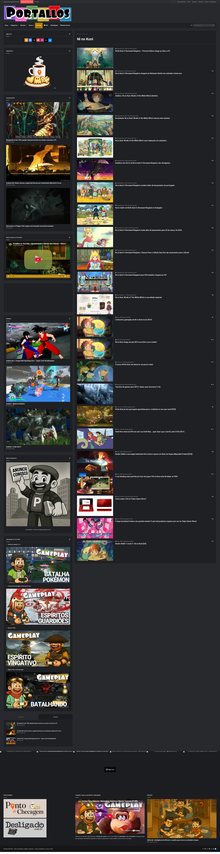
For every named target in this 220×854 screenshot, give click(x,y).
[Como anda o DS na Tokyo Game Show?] (95, 506)
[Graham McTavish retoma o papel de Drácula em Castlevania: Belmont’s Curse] (38, 163)
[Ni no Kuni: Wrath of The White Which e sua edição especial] (95, 304)
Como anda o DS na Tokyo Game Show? (130, 499)
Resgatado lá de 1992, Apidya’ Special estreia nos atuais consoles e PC (31, 140)
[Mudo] (65, 276)
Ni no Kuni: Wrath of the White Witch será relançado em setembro (141, 141)
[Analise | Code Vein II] (38, 427)
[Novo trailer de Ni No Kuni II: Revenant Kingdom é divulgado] (95, 215)
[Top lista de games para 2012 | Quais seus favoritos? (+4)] (95, 394)
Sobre (189, 1)
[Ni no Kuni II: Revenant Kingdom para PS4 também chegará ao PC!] (95, 282)
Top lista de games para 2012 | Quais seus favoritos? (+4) (137, 387)
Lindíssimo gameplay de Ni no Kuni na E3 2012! (133, 320)
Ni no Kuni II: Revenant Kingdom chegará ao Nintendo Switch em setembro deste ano (148, 73)
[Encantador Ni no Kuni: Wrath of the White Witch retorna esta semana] (95, 125)
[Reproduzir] (8, 276)
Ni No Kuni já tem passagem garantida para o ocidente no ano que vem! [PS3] (145, 409)
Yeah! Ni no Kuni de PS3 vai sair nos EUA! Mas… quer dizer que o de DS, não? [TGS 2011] (149, 432)
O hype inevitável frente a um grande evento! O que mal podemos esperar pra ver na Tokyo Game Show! (156, 521)
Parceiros (200, 1)
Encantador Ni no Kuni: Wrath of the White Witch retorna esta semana (142, 118)
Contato (194, 1)
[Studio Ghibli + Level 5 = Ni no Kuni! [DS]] (95, 550)
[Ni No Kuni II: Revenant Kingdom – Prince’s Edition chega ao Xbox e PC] (95, 58)
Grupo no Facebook (210, 1)
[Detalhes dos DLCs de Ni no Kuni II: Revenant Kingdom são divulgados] (95, 170)
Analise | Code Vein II (13, 447)
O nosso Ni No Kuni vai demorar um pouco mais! (134, 364)
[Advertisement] (146, 9)
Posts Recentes (181, 1)
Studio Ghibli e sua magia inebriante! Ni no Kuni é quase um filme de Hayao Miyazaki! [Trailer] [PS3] (153, 454)
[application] (38, 260)
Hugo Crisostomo (121, 496)
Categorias (14, 25)
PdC (46, 25)
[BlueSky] (50, 40)
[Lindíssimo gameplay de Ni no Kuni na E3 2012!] (95, 326)
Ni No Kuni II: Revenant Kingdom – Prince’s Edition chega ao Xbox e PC (142, 51)
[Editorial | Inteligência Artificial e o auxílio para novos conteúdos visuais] (181, 818)
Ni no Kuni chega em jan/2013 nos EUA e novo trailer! (136, 342)
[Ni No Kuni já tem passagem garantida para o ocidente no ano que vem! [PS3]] (95, 416)
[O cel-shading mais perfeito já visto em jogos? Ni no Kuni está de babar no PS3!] (95, 483)
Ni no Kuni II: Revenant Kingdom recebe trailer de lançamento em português (145, 185)
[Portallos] (38, 13)
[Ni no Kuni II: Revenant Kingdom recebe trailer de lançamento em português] (95, 192)
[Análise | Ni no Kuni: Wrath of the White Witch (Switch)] (95, 103)
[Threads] (46, 40)
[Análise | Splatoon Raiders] (38, 384)
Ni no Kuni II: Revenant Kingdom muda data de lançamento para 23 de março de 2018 (148, 230)
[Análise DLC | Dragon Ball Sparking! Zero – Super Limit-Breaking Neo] (38, 341)
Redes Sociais (66, 25)
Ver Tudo (38, 25)
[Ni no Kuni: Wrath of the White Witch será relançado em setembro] (95, 147)
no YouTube (83, 836)
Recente (20, 717)
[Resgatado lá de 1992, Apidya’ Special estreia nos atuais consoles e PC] (38, 120)
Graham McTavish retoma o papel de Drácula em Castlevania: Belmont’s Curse (33, 183)
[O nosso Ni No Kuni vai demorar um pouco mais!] (95, 371)
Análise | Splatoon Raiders (15, 404)
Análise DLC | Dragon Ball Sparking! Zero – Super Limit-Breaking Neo (30, 361)
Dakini (118, 317)
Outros (31, 25)
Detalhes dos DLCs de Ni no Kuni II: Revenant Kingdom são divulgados (142, 163)
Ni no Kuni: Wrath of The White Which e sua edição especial (138, 297)
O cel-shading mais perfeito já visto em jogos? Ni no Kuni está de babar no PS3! (146, 476)
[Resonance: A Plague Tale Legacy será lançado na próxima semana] (38, 206)
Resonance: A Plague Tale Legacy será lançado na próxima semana (29, 226)
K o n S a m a (120, 362)
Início (79, 34)
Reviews (22, 25)
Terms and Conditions (106, 853)
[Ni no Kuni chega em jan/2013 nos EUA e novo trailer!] (95, 349)
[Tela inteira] (68, 276)
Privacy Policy (116, 853)
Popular (55, 717)
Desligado (55, 25)
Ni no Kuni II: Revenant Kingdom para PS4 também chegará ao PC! (141, 275)
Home (6, 25)
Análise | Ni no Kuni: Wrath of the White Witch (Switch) (136, 96)
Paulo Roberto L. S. (121, 295)
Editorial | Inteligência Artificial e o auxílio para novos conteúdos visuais (172, 840)
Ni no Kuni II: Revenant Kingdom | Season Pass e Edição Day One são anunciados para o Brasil (152, 253)
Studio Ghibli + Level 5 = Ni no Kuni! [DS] (130, 544)
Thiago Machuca (121, 48)
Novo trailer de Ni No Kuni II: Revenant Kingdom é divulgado (138, 208)
